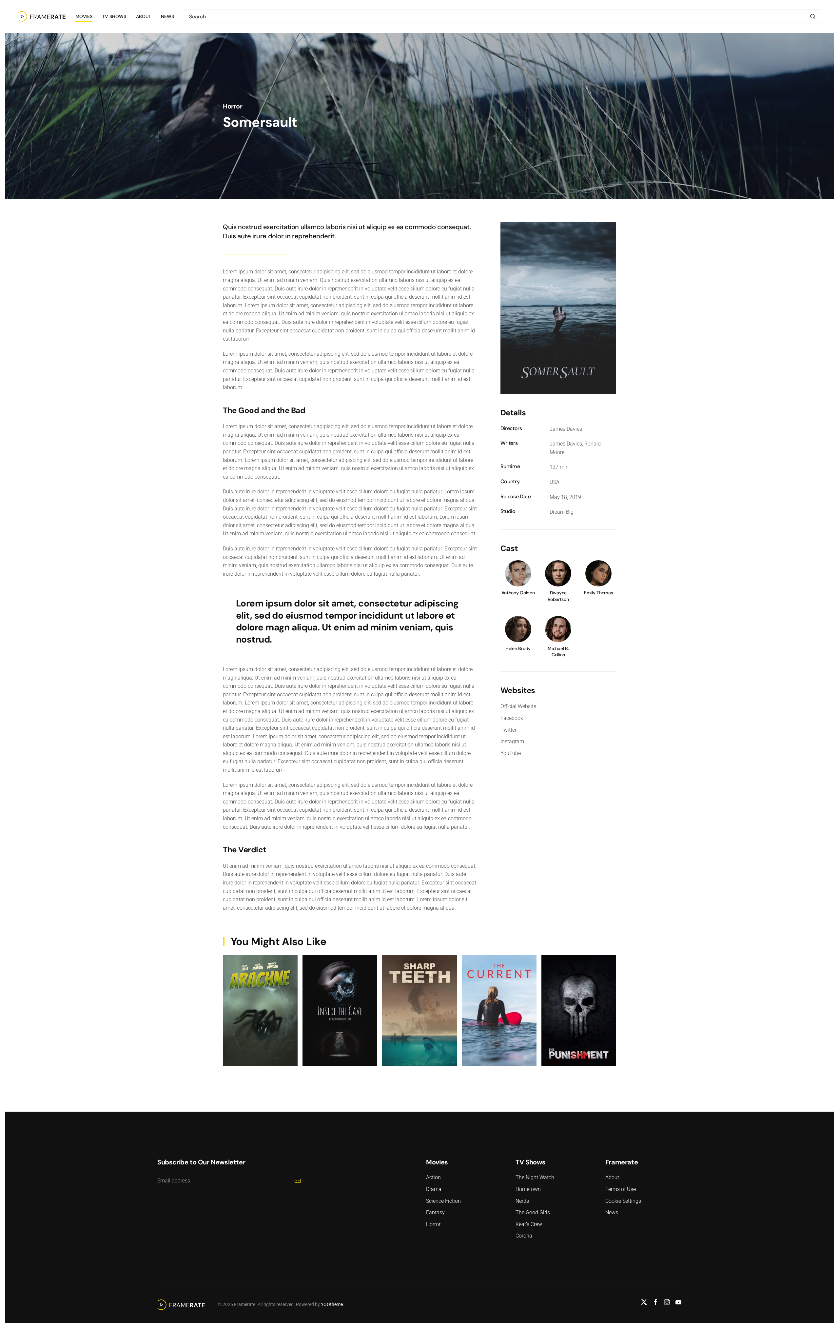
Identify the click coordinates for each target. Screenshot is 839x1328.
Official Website (518, 706)
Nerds (522, 1201)
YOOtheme (332, 1304)
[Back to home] (42, 16)
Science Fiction (443, 1201)
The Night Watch (535, 1177)
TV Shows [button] (114, 16)
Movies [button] (83, 16)
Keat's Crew (529, 1224)
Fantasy (435, 1212)
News (167, 16)
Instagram (512, 741)
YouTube (510, 753)
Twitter (508, 730)
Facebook (511, 718)
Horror (233, 106)
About (143, 16)
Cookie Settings (623, 1201)
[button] (558, 308)
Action (433, 1177)
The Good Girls (533, 1212)
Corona (524, 1236)
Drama (433, 1189)
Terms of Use (620, 1189)
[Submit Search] (813, 16)
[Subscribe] (297, 1180)
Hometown (528, 1189)
